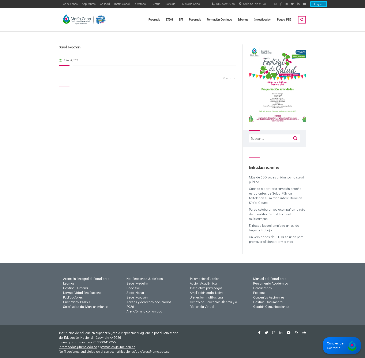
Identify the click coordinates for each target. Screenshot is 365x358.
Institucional (122, 4)
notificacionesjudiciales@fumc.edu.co (142, 351)
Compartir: (229, 78)
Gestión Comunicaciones (271, 306)
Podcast (259, 292)
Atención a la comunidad (144, 311)
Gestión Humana (75, 288)
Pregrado (154, 19)
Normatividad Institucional (82, 292)
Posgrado (195, 19)
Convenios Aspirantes (269, 297)
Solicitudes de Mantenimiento (85, 306)
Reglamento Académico (270, 283)
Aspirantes (89, 4)
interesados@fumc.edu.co (78, 346)
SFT (181, 19)
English (318, 4)
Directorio (140, 4)
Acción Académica (203, 283)
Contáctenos (262, 288)
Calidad (105, 4)
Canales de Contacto (335, 345)
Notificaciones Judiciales (145, 278)
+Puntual (155, 4)
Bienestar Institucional (206, 297)
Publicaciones (73, 297)
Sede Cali (133, 288)
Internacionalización (204, 278)
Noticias (170, 4)
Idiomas (243, 19)
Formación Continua (219, 19)
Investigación (262, 19)
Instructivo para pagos (206, 288)
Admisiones (70, 4)
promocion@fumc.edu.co (117, 346)
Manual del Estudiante (269, 278)
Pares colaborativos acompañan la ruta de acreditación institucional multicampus (277, 214)
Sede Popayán (137, 297)
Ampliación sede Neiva (206, 292)
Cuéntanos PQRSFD (77, 302)
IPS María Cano (190, 4)
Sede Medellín (137, 283)
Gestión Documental (268, 302)
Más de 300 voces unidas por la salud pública (276, 179)
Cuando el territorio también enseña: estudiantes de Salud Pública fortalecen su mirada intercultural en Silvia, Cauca (275, 195)
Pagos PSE (284, 19)
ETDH (169, 19)
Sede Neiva (135, 292)
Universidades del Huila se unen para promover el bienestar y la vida (276, 239)
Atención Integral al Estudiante (86, 278)
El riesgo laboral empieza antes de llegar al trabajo (274, 227)
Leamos (69, 283)
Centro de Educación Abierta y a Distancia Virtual (213, 304)
